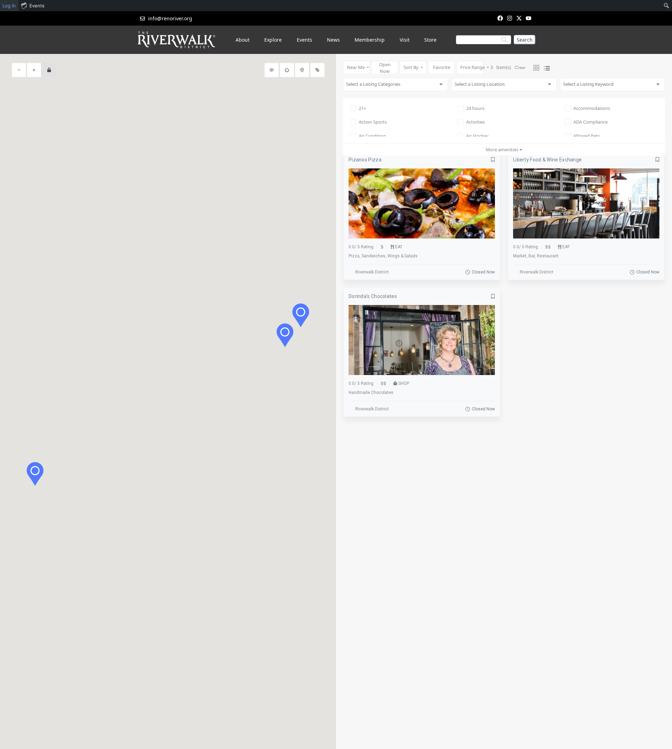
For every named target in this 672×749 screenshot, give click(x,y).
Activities (475, 122)
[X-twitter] (519, 18)
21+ (362, 108)
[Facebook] (500, 18)
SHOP (403, 383)
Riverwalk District (372, 272)
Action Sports (373, 122)
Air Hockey (477, 136)
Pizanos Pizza (365, 159)
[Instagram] (509, 18)
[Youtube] (528, 18)
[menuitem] (666, 5)
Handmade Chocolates (371, 392)
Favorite (441, 67)
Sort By (412, 67)
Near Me (356, 67)
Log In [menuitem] (9, 5)
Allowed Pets (586, 136)
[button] (284, 335)
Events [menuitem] (36, 5)
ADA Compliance (590, 122)
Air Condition (372, 136)
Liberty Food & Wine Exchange (547, 159)
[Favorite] (493, 159)
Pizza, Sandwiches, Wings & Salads (383, 256)
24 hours (475, 108)
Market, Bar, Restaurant (536, 256)
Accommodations (591, 108)
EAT (398, 246)
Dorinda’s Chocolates (373, 296)
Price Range (471, 67)
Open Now (385, 67)
